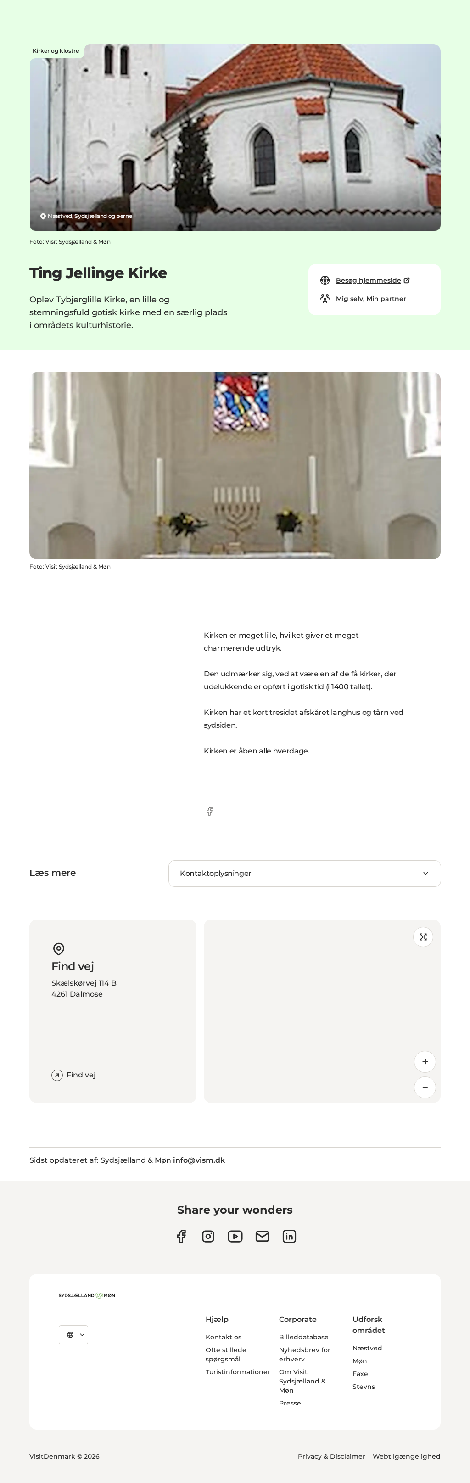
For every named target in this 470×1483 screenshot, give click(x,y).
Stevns (363, 1387)
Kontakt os (223, 1337)
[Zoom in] (425, 1062)
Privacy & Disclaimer (331, 1456)
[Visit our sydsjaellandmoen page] (181, 1236)
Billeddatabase (304, 1337)
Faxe (360, 1374)
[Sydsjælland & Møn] (87, 1295)
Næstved (367, 1348)
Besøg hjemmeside (368, 280)
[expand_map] (423, 937)
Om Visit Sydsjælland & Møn (302, 1381)
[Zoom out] (425, 1087)
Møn (359, 1361)
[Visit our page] (208, 1236)
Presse (290, 1403)
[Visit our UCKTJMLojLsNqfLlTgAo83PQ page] (235, 1236)
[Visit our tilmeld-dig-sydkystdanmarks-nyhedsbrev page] (262, 1236)
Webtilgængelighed (407, 1456)
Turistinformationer (238, 1372)
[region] (322, 1011)
